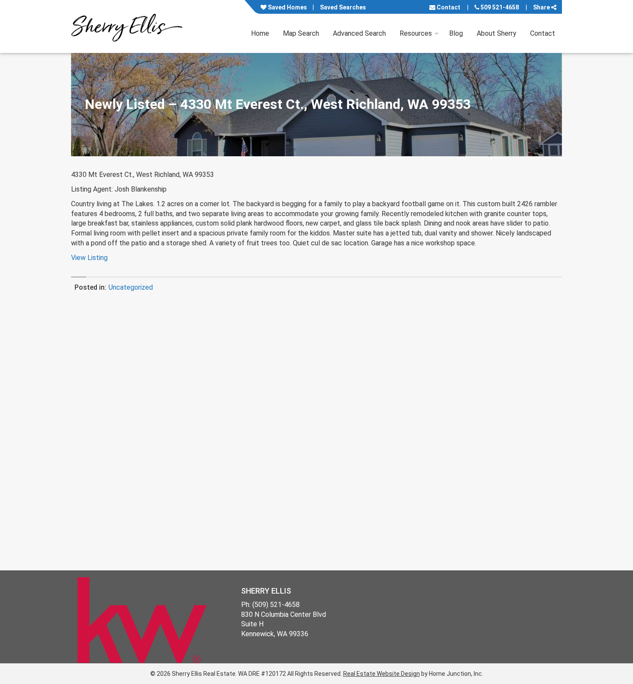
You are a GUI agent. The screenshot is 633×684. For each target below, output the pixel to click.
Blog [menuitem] (456, 33)
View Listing (89, 258)
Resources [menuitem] (416, 33)
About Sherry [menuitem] (496, 33)
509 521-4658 (499, 7)
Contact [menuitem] (542, 33)
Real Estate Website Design (381, 673)
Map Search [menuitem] (301, 33)
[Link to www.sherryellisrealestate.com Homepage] (126, 26)
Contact (447, 7)
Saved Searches (343, 7)
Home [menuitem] (260, 33)
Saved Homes (287, 7)
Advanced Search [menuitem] (359, 33)
